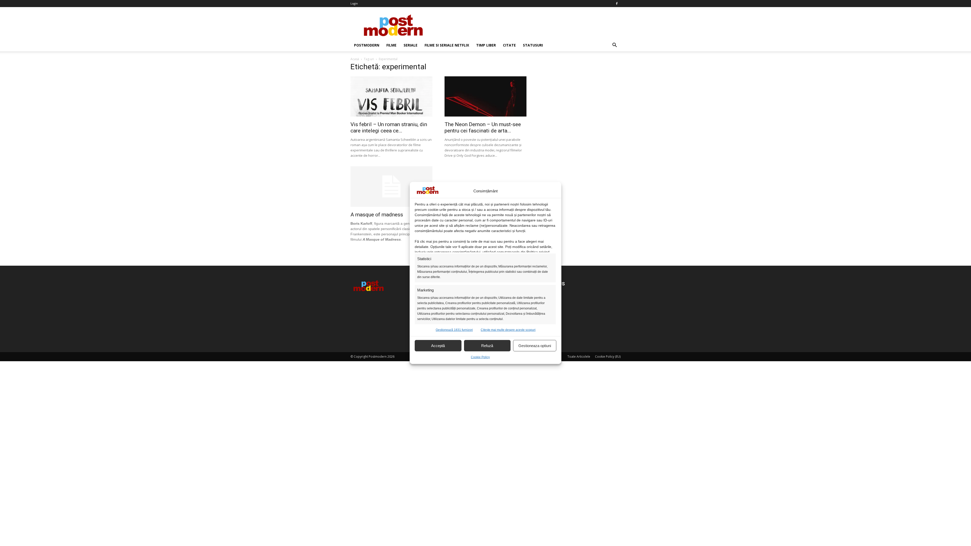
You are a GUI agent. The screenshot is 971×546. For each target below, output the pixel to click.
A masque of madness (376, 215)
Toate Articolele (578, 356)
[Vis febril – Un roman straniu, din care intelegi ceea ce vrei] (391, 115)
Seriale (410, 45)
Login (354, 3)
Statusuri (533, 45)
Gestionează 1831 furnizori (454, 330)
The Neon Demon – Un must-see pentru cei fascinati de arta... (483, 127)
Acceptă (438, 346)
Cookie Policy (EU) (608, 356)
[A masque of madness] (391, 205)
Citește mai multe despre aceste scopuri (508, 330)
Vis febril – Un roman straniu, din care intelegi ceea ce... (388, 127)
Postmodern (366, 45)
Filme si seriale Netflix (447, 45)
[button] (614, 45)
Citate (509, 45)
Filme (391, 45)
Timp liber (486, 45)
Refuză (487, 346)
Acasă (354, 59)
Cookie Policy (480, 357)
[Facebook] (617, 3)
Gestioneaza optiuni (534, 346)
